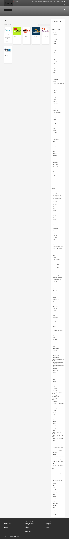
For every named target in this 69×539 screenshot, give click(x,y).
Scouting (54, 423)
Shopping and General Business (56, 433)
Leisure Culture (56, 299)
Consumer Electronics (57, 112)
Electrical (54, 151)
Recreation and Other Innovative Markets (56, 396)
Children (54, 92)
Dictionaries (55, 128)
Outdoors (54, 342)
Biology (54, 77)
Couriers (54, 119)
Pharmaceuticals (56, 357)
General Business (56, 228)
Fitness (54, 208)
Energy (54, 157)
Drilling (54, 135)
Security (54, 425)
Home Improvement (56, 250)
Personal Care (55, 350)
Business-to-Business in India (58, 83)
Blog (54, 1)
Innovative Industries (57, 279)
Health (54, 239)
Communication (56, 101)
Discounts (55, 132)
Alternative (55, 43)
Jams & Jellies (55, 290)
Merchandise (55, 317)
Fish (53, 206)
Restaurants (55, 412)
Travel (54, 494)
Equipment (55, 169)
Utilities (54, 499)
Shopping (54, 430)
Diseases (54, 134)
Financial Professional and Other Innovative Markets (57, 199)
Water (54, 507)
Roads (54, 415)
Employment (55, 155)
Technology (55, 471)
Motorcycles (55, 326)
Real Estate (55, 388)
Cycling (54, 123)
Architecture (55, 52)
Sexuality (54, 428)
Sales (54, 419)
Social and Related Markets (58, 450)
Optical (54, 341)
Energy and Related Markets (58, 160)
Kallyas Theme (16, 536)
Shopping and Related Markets (58, 438)
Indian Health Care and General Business (56, 265)
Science (54, 421)
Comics (54, 99)
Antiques (54, 48)
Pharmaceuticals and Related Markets (58, 366)
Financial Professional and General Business (57, 196)
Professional (55, 381)
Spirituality (55, 457)
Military (54, 321)
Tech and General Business (58, 465)
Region (54, 405)
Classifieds (55, 94)
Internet (54, 284)
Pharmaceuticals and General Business (58, 360)
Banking (54, 70)
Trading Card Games (56, 489)
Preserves (54, 377)
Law (53, 295)
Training (54, 490)
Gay (53, 226)
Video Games (55, 503)
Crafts (54, 121)
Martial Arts (55, 310)
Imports (54, 257)
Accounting (55, 34)
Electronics (55, 153)
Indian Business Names (57, 259)
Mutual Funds (55, 333)
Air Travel (54, 41)
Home (33, 1)
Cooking (54, 115)
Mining (54, 322)
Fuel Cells (54, 215)
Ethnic (54, 171)
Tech (54, 463)
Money (54, 324)
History (54, 242)
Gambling (54, 219)
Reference (55, 401)
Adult (54, 36)
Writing (54, 514)
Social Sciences (55, 452)
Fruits (54, 213)
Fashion (54, 191)
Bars (54, 72)
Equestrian (55, 168)
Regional (54, 406)
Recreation (55, 390)
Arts (53, 56)
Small (54, 440)
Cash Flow (55, 86)
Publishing (55, 384)
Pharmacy (55, 368)
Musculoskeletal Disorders (58, 330)
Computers (55, 105)
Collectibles (55, 97)
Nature (54, 335)
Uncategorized (55, 498)
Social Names (6, 527)
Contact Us (51, 1)
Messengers (55, 319)
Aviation (54, 65)
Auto (54, 59)
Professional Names (7, 528)
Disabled (54, 130)
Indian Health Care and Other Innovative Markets (58, 268)
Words (54, 512)
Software (54, 454)
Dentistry (54, 126)
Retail (54, 414)
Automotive (55, 61)
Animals (54, 45)
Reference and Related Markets (58, 403)
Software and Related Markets (58, 456)
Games (54, 221)
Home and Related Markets (58, 248)
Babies (54, 68)
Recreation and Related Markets (56, 399)
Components (55, 103)
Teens (54, 476)
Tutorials (54, 496)
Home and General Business (58, 246)
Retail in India (6, 526)
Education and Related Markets (58, 149)
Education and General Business (56, 147)
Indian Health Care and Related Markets (58, 271)
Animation (55, 46)
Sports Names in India (57, 459)
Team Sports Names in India (58, 461)
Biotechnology (55, 79)
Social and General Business (58, 445)
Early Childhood (56, 139)
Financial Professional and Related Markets (57, 202)
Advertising (55, 37)
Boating (54, 81)
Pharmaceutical (56, 355)
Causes (54, 88)
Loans (54, 301)
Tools (54, 485)
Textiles (54, 483)
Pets (53, 353)
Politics (54, 375)
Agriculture (55, 39)
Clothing (54, 95)
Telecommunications (56, 478)
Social (54, 443)
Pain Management (56, 344)
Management (55, 306)
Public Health (55, 383)
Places (54, 374)
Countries (54, 117)
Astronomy (55, 57)
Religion (54, 410)
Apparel (54, 50)
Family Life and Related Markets (56, 187)
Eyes (54, 175)
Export (54, 173)
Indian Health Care (56, 262)
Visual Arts (55, 505)
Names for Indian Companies (38, 1)
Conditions (55, 108)
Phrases (54, 372)
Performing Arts (56, 348)
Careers (54, 85)
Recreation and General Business (57, 393)
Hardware (55, 237)
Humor (54, 253)
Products (54, 379)
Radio (54, 386)
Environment (55, 164)
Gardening (55, 224)
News (54, 337)
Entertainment (55, 162)
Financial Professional (57, 193)
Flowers (54, 210)
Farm (54, 190)
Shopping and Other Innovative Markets (58, 436)
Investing (54, 286)
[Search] (63, 25)
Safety (54, 417)
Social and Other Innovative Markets (57, 448)
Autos (54, 63)
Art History (55, 54)
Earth (54, 141)
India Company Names (46, 1)
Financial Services (56, 204)
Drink (54, 137)
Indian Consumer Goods (57, 261)
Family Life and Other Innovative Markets (56, 184)
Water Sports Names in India (58, 509)
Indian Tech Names (56, 273)
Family (54, 177)
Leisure (54, 297)
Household (55, 251)
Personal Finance (56, 352)
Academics (55, 32)
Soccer (54, 442)
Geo (53, 230)
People (54, 346)
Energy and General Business (58, 158)
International (55, 283)
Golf (53, 233)
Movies (54, 328)
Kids (54, 292)
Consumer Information (57, 114)
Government (55, 235)
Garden (54, 222)
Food (54, 212)
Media (54, 313)
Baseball (54, 74)
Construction (55, 110)
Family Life (55, 178)
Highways (54, 241)
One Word (55, 339)
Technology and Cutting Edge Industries (58, 474)
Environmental (55, 166)
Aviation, (54, 66)
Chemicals (55, 90)
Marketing (55, 308)
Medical (54, 315)
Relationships (55, 408)
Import (54, 255)
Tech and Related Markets (57, 470)
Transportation (55, 492)
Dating (54, 125)
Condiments (55, 106)
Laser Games (55, 293)
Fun (53, 217)
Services (54, 426)
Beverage (54, 75)
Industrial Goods (56, 275)
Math (54, 312)
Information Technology (57, 277)
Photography (55, 370)
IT (53, 288)
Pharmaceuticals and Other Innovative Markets (57, 363)
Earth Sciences (55, 143)
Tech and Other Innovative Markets (57, 468)
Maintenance (55, 304)
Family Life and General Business (57, 181)
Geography (55, 231)
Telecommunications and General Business (57, 481)
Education (55, 144)
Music (54, 332)
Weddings (55, 510)
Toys (54, 487)
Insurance (55, 281)
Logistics (54, 303)
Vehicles (54, 501)
